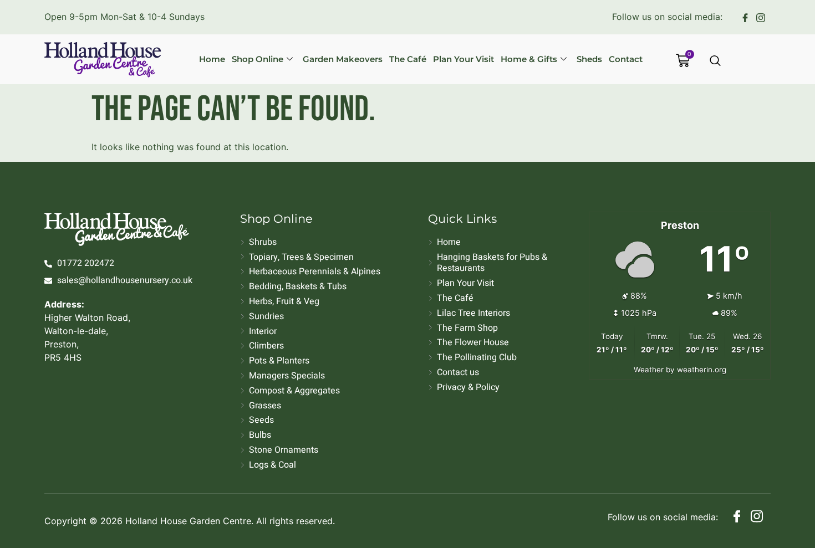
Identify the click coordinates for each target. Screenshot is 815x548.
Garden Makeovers (343, 59)
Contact (626, 59)
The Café (407, 59)
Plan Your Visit (463, 59)
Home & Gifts (529, 59)
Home (212, 59)
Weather (649, 369)
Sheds (589, 59)
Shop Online (257, 59)
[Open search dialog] (716, 61)
